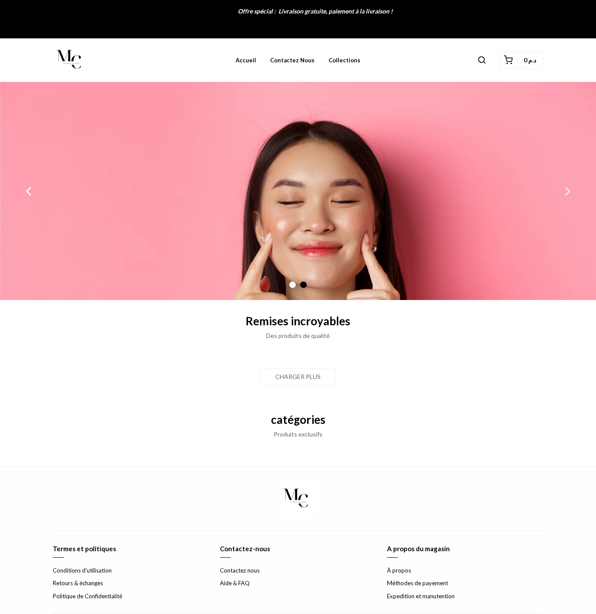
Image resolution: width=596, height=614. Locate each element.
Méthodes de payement (417, 583)
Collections (344, 60)
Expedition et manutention (421, 596)
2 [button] (303, 285)
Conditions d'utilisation (82, 570)
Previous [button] (28, 191)
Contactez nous (292, 60)
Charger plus (298, 376)
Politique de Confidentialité (87, 596)
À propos (399, 570)
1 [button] (292, 285)
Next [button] (568, 191)
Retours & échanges (78, 583)
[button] (481, 60)
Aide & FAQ (235, 583)
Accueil (246, 60)
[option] (298, 191)
